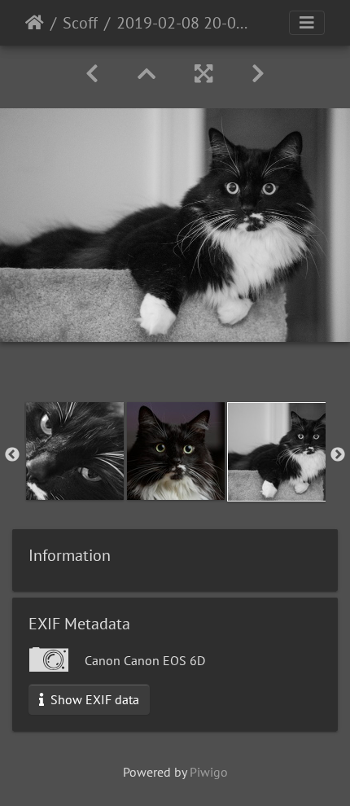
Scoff (80, 22)
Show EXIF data (93, 699)
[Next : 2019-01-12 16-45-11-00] (258, 73)
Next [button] (338, 455)
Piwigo (209, 772)
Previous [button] (12, 455)
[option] (74, 451)
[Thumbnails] (146, 73)
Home (34, 23)
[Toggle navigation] (307, 23)
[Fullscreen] (203, 73)
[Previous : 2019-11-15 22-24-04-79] (92, 73)
